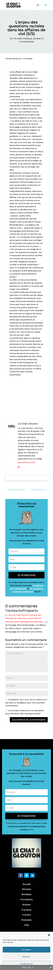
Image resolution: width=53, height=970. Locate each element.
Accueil (26, 884)
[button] (49, 935)
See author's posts (26, 462)
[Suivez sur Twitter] (26, 875)
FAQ (26, 925)
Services (26, 889)
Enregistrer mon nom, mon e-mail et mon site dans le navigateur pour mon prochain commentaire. (26, 702)
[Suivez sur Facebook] (20, 875)
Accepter (26, 949)
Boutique (26, 894)
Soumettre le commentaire (28, 719)
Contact (26, 915)
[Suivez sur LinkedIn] (32, 875)
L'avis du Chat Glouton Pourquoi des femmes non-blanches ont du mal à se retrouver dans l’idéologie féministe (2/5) (24, 618)
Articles (26, 904)
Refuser (26, 956)
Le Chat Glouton (28, 423)
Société (36, 38)
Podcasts (26, 920)
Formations (26, 899)
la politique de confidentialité (17, 826)
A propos (26, 910)
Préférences (26, 964)
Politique (27, 38)
